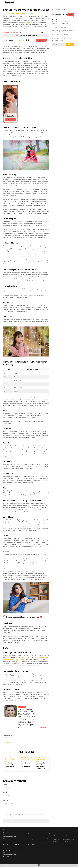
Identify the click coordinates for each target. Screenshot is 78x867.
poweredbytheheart (14, 864)
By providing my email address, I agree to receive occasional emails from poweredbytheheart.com (24, 815)
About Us (5, 832)
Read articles (43, 727)
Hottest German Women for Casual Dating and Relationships (63, 31)
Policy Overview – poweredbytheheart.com (9, 853)
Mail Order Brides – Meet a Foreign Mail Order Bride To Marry (13, 849)
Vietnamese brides (8, 659)
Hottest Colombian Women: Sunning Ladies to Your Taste (61, 39)
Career (4, 838)
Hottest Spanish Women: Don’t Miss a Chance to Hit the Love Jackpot (61, 22)
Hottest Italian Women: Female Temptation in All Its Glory (60, 26)
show (12, 735)
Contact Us (6, 841)
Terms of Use (6, 857)
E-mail (5, 792)
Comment (6, 800)
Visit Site (10, 119)
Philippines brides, (44, 657)
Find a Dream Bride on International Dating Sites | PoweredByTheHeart (12, 843)
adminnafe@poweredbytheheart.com (63, 836)
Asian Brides (7, 742)
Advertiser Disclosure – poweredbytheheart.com (9, 835)
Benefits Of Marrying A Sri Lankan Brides (9, 765)
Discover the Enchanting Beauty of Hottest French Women (61, 35)
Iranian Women (20, 659)
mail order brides (27, 22)
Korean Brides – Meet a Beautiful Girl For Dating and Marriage (41, 765)
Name (5, 784)
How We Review (7, 847)
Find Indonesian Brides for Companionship (26, 765)
